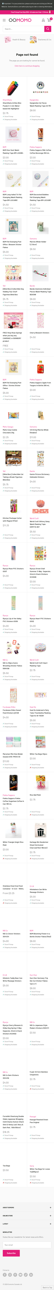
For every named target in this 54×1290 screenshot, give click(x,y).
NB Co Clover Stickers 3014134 (11, 935)
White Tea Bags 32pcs (38, 754)
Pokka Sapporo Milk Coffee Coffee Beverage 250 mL (40, 151)
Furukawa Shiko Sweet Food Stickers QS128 (12, 711)
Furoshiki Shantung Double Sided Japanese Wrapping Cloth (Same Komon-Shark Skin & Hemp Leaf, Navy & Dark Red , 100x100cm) (13, 1122)
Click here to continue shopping (27, 66)
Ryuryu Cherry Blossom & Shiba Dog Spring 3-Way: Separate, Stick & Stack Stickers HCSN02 (13, 1029)
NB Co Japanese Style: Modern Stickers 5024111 (39, 1026)
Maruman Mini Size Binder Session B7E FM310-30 (13, 755)
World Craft (34, 518)
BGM (4, 147)
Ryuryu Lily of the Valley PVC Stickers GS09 (12, 619)
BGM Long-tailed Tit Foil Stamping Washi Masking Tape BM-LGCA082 (12, 197)
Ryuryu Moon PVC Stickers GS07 (13, 569)
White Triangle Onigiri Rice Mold (13, 843)
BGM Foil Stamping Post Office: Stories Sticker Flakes (12, 385)
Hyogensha (34, 100)
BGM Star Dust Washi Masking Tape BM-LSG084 (13, 151)
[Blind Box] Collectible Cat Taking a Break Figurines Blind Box (13, 477)
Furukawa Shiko (9, 707)
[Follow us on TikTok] (26, 1275)
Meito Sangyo (8, 427)
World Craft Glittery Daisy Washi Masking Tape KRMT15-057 (40, 524)
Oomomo (33, 239)
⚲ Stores (45, 12)
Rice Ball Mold (35, 795)
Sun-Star (33, 975)
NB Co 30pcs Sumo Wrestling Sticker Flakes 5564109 (12, 666)
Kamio (32, 471)
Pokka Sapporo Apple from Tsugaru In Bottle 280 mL (40, 384)
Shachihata (7, 100)
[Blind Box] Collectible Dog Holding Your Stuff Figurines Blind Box (13, 291)
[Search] (47, 29)
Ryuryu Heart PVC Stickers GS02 (40, 619)
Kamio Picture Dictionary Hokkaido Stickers (39, 475)
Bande (32, 286)
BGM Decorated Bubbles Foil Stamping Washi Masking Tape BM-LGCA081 (40, 197)
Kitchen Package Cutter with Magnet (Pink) (12, 519)
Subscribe (11, 1253)
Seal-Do (33, 707)
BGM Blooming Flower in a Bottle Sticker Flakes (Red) (40, 935)
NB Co (5, 660)
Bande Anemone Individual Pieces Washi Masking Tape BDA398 (40, 291)
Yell (4, 286)
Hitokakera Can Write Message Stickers (38, 890)
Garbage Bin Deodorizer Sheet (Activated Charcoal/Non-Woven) (39, 845)
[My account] (43, 20)
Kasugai (33, 1116)
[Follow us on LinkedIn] (31, 1275)
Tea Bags (6, 1166)
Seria (32, 1166)
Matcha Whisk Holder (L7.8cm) (38, 243)
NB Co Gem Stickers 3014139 (11, 1076)
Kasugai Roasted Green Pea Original (39, 1120)
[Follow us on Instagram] (10, 1275)
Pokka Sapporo (36, 147)
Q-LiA (32, 886)
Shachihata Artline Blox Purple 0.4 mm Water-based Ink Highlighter (12, 106)
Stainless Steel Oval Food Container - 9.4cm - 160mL (13, 887)
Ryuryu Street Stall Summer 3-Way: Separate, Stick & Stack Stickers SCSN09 (40, 572)
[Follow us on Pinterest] (15, 1275)
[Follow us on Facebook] (5, 1275)
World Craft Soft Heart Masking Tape (38, 664)
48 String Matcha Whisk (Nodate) (39, 431)
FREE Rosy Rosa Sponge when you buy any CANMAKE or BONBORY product (12, 337)
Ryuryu (5, 565)
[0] (49, 20)
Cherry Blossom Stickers (39, 333)
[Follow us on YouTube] (20, 1275)
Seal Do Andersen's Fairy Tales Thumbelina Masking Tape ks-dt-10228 (40, 713)
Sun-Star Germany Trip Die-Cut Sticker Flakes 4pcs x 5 (39, 981)
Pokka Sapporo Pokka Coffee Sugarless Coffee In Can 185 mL (13, 801)
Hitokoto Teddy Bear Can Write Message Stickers (12, 979)
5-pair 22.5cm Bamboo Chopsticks (39, 1073)
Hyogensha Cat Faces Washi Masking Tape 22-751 (40, 104)
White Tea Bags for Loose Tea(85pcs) (40, 1170)
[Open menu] (4, 20)
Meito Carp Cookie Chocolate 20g (10, 431)
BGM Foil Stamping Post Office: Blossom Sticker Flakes (12, 244)
